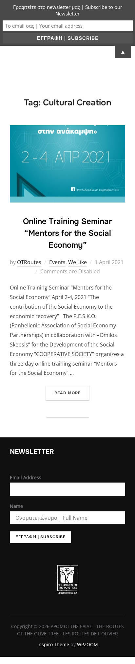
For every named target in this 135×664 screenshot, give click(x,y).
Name (16, 506)
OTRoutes (29, 262)
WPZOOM (87, 644)
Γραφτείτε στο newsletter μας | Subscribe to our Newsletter (67, 10)
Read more (71, 391)
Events (57, 262)
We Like (77, 262)
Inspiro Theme (53, 644)
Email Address (25, 477)
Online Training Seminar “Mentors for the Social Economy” (67, 233)
